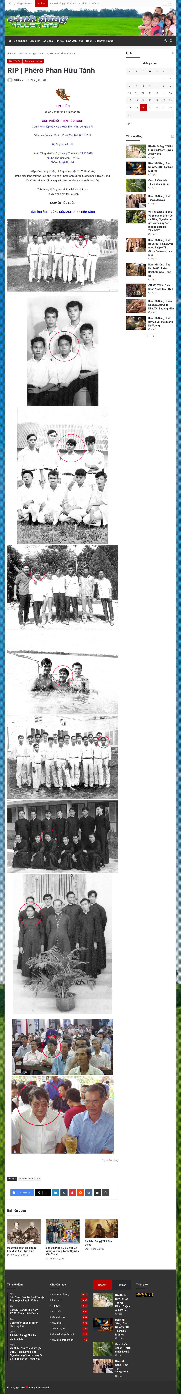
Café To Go (42, 53)
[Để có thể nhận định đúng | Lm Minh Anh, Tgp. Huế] (24, 1231)
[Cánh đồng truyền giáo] (38, 21)
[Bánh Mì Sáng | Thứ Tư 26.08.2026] (136, 201)
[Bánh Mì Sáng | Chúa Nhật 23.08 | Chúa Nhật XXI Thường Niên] (136, 306)
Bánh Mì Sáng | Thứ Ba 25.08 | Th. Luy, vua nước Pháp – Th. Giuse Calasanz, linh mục (160, 247)
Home (12, 53)
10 (129, 93)
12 (143, 93)
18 (136, 100)
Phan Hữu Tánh (26, 1178)
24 (129, 107)
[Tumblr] (64, 1192)
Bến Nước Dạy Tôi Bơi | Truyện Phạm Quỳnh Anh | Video (160, 150)
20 (150, 100)
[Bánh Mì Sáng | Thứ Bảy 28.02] (101, 1228)
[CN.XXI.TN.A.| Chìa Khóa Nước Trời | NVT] (136, 290)
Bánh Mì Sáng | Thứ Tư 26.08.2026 (67, 3)
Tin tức (59, 41)
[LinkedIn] (55, 1192)
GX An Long (20, 41)
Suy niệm (35, 41)
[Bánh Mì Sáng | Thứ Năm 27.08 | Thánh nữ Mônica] (136, 168)
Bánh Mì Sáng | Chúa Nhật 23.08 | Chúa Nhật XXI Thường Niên (161, 305)
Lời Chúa (48, 41)
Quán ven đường (104, 41)
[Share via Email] (97, 1192)
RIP (38, 1178)
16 (170, 93)
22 (163, 100)
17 (129, 100)
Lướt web (71, 41)
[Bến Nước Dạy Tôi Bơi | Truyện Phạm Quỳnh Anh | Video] (136, 151)
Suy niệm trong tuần (62, 1339)
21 (157, 100)
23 (170, 100)
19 (143, 100)
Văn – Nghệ (85, 41)
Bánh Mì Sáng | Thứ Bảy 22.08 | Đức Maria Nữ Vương (160, 322)
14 (157, 93)
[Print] (105, 1192)
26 (143, 107)
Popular (121, 1285)
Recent (102, 1285)
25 (136, 107)
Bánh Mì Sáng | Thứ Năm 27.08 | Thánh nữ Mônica (160, 167)
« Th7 (129, 124)
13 (150, 93)
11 (136, 93)
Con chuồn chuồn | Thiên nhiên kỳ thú (123, 1348)
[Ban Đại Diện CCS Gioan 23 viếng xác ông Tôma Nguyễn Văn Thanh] (63, 1231)
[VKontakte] (88, 1192)
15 (163, 93)
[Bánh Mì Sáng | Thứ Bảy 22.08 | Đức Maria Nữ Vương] (136, 323)
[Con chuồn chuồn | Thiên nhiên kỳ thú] (136, 185)
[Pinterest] (72, 1192)
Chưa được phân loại (63, 1334)
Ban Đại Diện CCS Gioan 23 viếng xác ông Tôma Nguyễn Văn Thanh (62, 1251)
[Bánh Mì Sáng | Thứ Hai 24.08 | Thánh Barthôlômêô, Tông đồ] (136, 269)
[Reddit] (80, 1192)
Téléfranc (18, 80)
